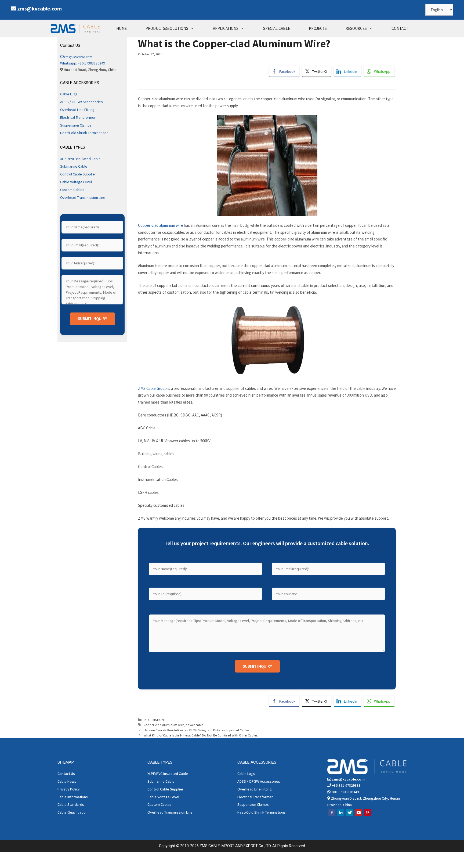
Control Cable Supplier (78, 174)
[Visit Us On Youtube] (358, 815)
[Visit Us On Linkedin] (340, 815)
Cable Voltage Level (76, 181)
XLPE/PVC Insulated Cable (80, 158)
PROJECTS (318, 28)
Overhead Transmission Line (82, 197)
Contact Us (66, 773)
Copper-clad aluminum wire (160, 225)
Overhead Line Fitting (77, 109)
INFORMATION (154, 719)
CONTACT (400, 28)
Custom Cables (72, 189)
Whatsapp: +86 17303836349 (82, 63)
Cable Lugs (69, 94)
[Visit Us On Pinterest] (367, 815)
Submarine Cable (73, 166)
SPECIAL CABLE (276, 28)
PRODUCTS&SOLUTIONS (167, 28)
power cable (194, 724)
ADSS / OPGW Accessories (81, 101)
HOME (121, 28)
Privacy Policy (68, 789)
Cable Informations (72, 797)
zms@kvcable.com (39, 8)
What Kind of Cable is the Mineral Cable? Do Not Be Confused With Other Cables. (201, 735)
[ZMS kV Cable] (76, 28)
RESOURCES (356, 28)
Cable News (66, 781)
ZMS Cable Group (152, 388)
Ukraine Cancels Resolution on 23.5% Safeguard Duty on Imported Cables (196, 730)
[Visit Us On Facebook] (331, 815)
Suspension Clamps (76, 125)
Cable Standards (70, 804)
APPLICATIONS (225, 28)
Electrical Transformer (78, 117)
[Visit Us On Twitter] (349, 815)
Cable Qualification (72, 812)
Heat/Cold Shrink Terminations (84, 132)
